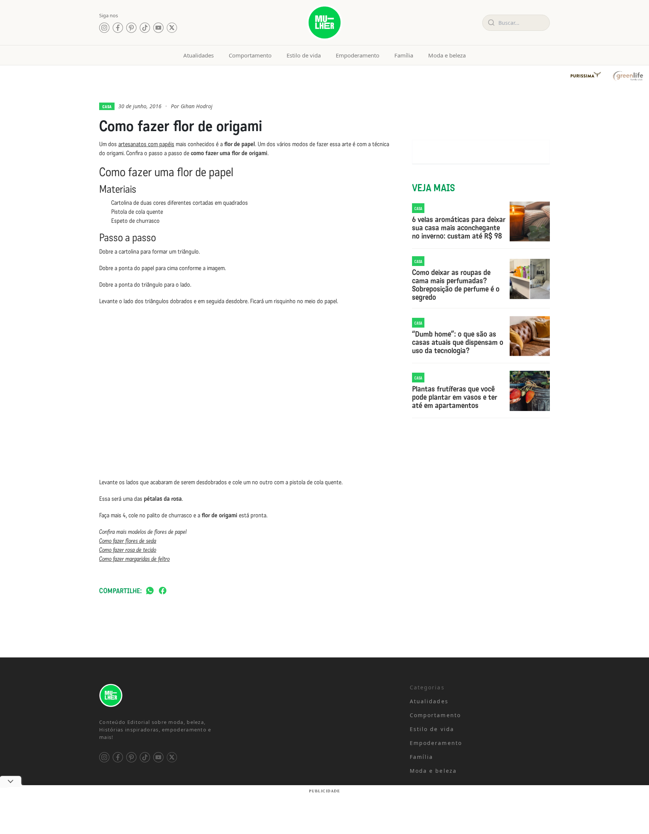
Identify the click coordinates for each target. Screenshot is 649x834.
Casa (107, 106)
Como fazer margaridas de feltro (134, 558)
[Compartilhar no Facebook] (162, 591)
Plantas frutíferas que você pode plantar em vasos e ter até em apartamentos (454, 397)
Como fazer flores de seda (127, 540)
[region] (97, 775)
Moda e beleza (447, 55)
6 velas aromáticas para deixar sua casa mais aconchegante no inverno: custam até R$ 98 (459, 227)
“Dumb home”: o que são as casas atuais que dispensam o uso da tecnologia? (457, 342)
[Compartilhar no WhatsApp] (149, 591)
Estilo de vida (304, 55)
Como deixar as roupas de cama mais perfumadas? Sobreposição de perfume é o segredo (456, 284)
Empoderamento (357, 55)
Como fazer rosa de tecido (127, 549)
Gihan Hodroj (197, 106)
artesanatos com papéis (146, 144)
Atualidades (198, 55)
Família (403, 55)
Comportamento (250, 55)
